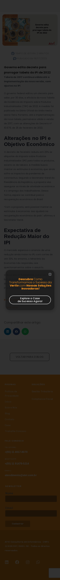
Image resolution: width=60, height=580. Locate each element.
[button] (50, 274)
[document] (30, 290)
